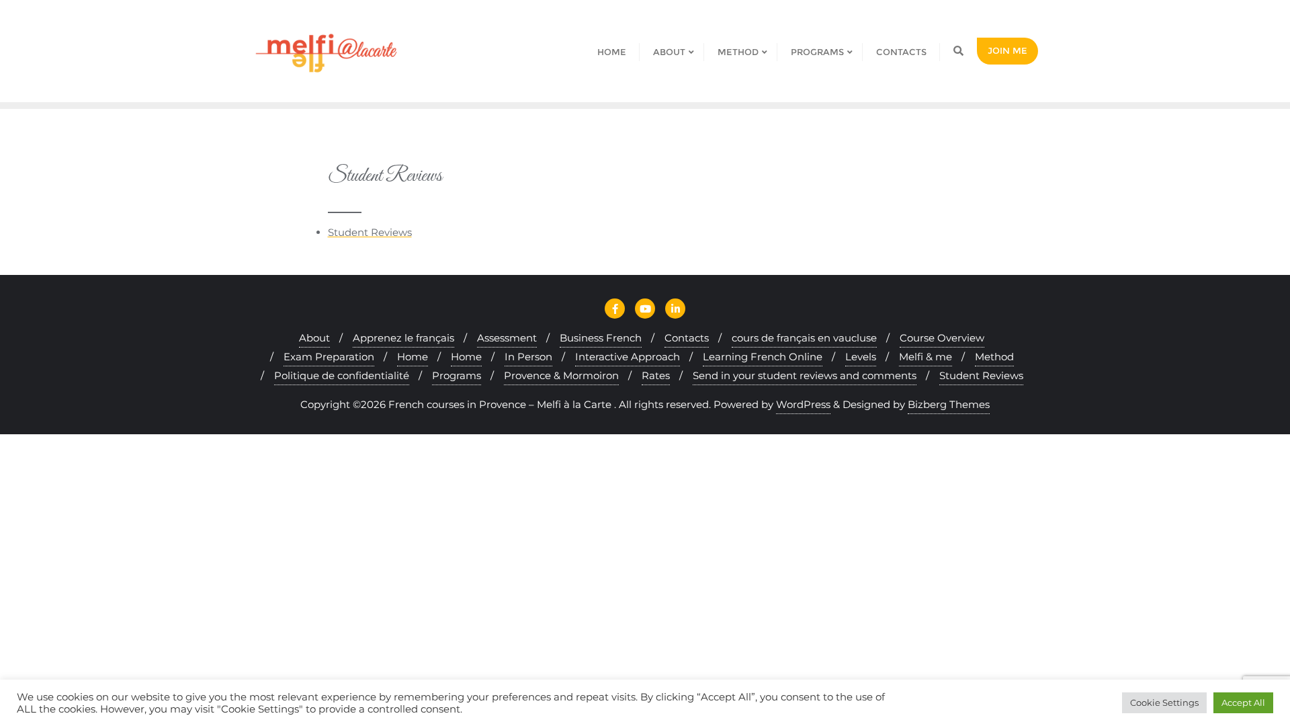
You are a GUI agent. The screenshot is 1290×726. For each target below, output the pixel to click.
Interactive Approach (627, 356)
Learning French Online (762, 356)
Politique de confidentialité (341, 375)
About (314, 337)
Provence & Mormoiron (561, 375)
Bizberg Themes (949, 404)
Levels (860, 356)
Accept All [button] (1243, 702)
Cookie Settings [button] (1164, 702)
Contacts (686, 337)
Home (412, 356)
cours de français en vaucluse (804, 337)
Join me (1007, 50)
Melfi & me (925, 356)
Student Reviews (370, 232)
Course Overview (942, 337)
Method (994, 356)
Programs (456, 375)
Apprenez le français (403, 337)
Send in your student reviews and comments (804, 375)
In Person (528, 356)
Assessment (507, 337)
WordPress (803, 404)
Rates (656, 375)
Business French (601, 337)
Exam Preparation (329, 356)
